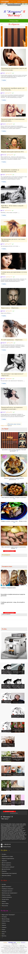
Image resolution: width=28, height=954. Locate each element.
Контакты (23, 942)
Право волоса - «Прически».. (10, 308)
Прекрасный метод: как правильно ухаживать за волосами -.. (12, 408)
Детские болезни (6, 869)
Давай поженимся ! (6, 886)
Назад (2, 425)
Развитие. (4, 871)
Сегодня (18, 942)
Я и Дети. (4, 854)
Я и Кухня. (4, 916)
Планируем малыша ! (7, 890)
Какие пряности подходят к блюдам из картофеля (14, 497)
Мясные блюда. (6, 919)
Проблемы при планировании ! (9, 893)
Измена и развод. (6, 895)
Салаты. (4, 923)
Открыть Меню (14, 20)
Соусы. (3, 929)
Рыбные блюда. (6, 921)
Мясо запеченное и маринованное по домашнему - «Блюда (14, 547)
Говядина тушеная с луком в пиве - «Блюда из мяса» (14, 521)
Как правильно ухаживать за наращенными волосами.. (10, 170)
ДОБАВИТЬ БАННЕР (9, 551)
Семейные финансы (7, 897)
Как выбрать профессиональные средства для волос (13, 594)
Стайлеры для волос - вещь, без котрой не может (13, 602)
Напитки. (4, 931)
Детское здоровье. (6, 862)
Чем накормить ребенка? (8, 867)
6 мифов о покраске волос (8, 588)
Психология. (5, 905)
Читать (4, 80)
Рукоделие (14, 24)
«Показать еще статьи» (14, 424)
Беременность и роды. (7, 856)
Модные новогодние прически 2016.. (12, 152)
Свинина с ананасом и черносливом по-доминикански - (14, 478)
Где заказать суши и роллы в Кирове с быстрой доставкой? (14, 450)
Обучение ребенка (6, 875)
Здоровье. (4, 860)
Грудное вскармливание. (8, 858)
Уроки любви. (5, 903)
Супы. (3, 933)
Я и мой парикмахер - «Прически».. (12, 340)
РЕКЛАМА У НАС (12, 942)
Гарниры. (4, 927)
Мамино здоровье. (6, 864)
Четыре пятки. (5, 899)
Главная (5, 942)
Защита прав (14, 943)
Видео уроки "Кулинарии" (8, 914)
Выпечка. (4, 935)
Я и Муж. (4, 884)
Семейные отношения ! (7, 888)
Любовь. (4, 901)
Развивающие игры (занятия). (9, 873)
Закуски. (4, 925)
